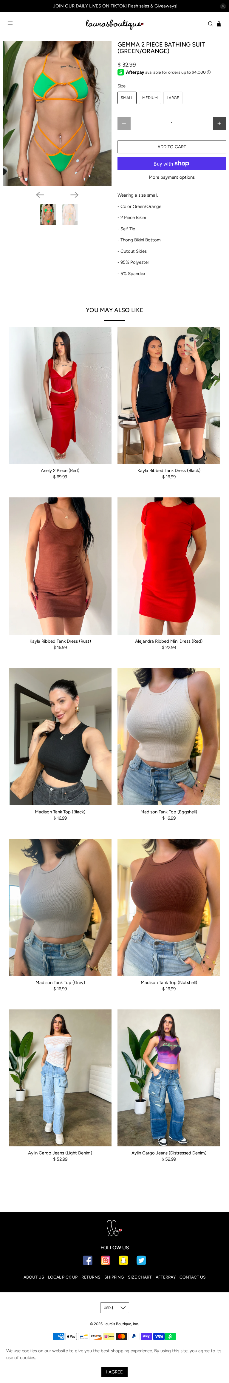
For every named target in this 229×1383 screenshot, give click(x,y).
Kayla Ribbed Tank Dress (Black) (168, 470)
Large (173, 97)
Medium (150, 97)
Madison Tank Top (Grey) (60, 982)
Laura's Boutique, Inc (120, 1324)
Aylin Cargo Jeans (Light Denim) (60, 1153)
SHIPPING (114, 1277)
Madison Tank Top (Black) (60, 812)
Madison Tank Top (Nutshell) (169, 982)
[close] (223, 6)
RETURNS (90, 1277)
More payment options (172, 177)
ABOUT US (34, 1277)
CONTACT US (193, 1277)
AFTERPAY (166, 1277)
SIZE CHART (140, 1277)
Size (121, 86)
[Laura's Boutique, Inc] (114, 24)
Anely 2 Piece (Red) (60, 470)
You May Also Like (114, 310)
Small (127, 97)
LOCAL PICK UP (63, 1277)
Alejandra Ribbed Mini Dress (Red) (168, 641)
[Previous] (39, 194)
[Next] (74, 194)
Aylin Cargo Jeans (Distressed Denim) (168, 1153)
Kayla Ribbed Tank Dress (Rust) (60, 641)
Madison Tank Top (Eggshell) (168, 812)
